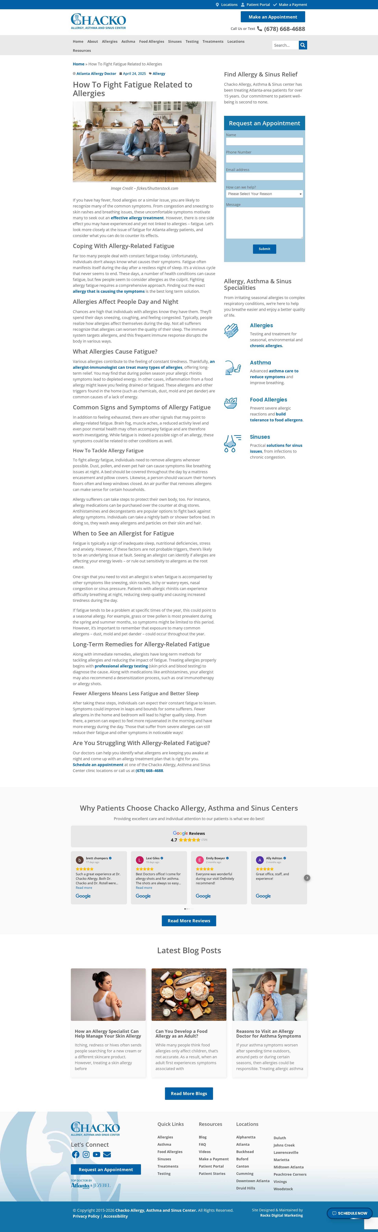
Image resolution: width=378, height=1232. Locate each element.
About (92, 41)
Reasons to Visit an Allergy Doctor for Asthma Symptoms (268, 1033)
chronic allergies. (266, 345)
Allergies (110, 41)
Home (78, 41)
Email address (237, 169)
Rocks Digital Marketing (281, 1215)
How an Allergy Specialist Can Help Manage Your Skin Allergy (108, 1033)
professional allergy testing (121, 666)
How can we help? (241, 187)
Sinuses (175, 41)
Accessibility (116, 1216)
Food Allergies (151, 41)
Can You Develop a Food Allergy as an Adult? (182, 1033)
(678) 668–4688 (149, 770)
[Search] (303, 45)
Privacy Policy (86, 1216)
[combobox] (285, 45)
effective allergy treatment (137, 217)
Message (233, 204)
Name (231, 134)
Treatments (213, 41)
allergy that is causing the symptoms (109, 291)
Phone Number (238, 152)
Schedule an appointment (98, 764)
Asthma (128, 41)
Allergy (159, 73)
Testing (192, 41)
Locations (236, 41)
